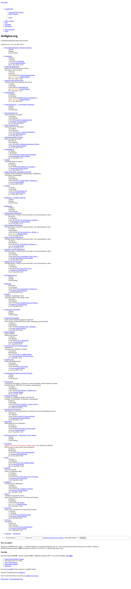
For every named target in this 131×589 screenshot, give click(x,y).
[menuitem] (15, 12)
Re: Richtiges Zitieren (24, 515)
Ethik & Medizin (10, 332)
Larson (13, 134)
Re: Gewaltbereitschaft (25, 354)
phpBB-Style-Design (32, 576)
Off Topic (8, 520)
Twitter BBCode (23, 87)
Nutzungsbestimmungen (12, 66)
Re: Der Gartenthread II (25, 527)
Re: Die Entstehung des (25, 120)
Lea (12, 464)
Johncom (14, 304)
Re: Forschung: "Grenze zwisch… (28, 404)
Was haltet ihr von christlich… (27, 166)
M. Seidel (69, 556)
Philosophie (8, 421)
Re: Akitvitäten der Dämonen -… (28, 244)
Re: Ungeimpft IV (23, 340)
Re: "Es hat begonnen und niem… (28, 220)
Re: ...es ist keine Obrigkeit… (27, 132)
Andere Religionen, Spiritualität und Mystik (18, 172)
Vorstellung (8, 444)
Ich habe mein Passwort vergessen (53, 538)
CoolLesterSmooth (17, 356)
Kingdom (14, 234)
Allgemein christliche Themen (14, 137)
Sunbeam (14, 406)
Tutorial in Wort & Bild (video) (14, 80)
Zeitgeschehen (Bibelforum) (13, 213)
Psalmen (7, 186)
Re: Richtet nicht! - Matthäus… (27, 326)
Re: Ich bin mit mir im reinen (26, 428)
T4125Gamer (15, 77)
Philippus (14, 270)
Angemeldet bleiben (70, 538)
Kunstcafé (8, 482)
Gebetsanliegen (9, 149)
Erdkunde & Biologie (11, 395)
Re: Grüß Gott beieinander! (26, 452)
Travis (13, 63)
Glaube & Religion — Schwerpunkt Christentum (19, 104)
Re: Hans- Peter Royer (25, 268)
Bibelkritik (8, 284)
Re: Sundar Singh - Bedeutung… (28, 180)
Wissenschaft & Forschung (13, 409)
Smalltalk (7, 468)
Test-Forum (8, 508)
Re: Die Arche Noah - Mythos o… (28, 232)
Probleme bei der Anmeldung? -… (28, 98)
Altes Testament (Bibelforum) (14, 225)
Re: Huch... (21, 502)
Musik (6, 457)
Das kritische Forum (11, 275)
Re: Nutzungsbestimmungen (26, 75)
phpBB (10, 569)
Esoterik (7, 294)
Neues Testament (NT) (11, 125)
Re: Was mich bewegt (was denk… (28, 476)
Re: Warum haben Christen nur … (28, 289)
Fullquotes (21, 61)
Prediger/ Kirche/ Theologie (13, 261)
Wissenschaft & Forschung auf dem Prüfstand (18, 373)
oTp (12, 182)
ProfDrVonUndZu (16, 258)
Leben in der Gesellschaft (12, 309)
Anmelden (8, 533)
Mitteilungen (8, 206)
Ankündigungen (9, 92)
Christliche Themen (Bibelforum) (15, 249)
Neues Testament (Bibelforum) (14, 237)
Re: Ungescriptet (23, 366)
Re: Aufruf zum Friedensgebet (27, 154)
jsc (12, 342)
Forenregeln (8, 56)
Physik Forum (9, 382)
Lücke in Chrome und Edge (26, 416)
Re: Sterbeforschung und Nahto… (28, 303)
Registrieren (16, 533)
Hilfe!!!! (7, 494)
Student (13, 146)
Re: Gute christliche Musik (26, 463)
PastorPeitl (14, 168)
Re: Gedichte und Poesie (25, 489)
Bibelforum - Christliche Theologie (15, 197)
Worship (7, 160)
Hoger (13, 192)
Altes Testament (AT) (11, 113)
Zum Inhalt (4, 2)
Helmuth (13, 121)
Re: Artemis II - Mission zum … (27, 390)
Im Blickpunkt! (9, 359)
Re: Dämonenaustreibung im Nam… (29, 144)
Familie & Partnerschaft (12, 318)
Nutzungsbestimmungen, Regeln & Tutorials (18, 48)
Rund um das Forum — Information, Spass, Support (20, 435)
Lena (12, 368)
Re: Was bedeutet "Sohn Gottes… (28, 256)
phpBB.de (22, 572)
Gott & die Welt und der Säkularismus (16, 346)
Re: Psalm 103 (22, 191)
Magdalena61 (15, 156)
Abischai (13, 504)
